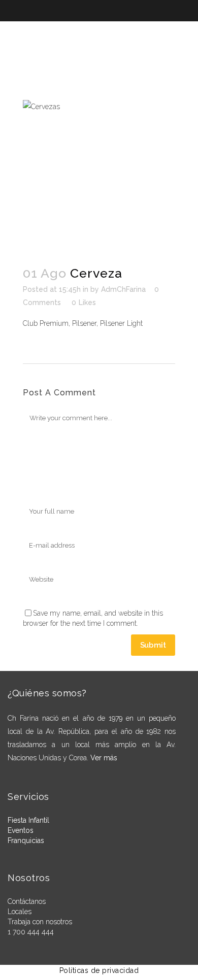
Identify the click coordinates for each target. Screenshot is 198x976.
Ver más (103, 758)
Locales (19, 911)
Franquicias (26, 840)
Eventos (21, 830)
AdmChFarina (123, 289)
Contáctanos (27, 901)
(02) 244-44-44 (132, 30)
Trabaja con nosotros (40, 922)
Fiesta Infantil (28, 820)
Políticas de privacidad (99, 970)
